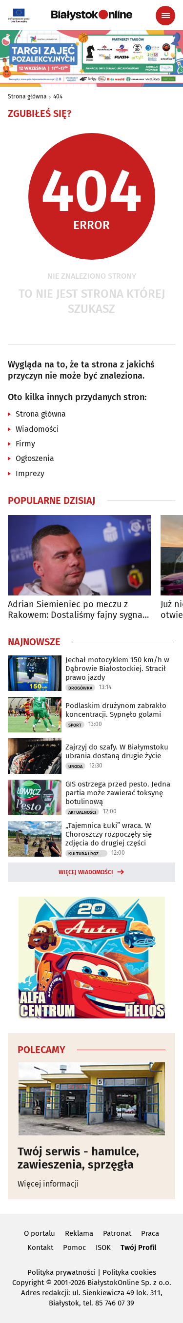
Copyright (28, 1282)
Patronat (117, 1233)
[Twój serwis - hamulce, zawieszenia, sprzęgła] (91, 1098)
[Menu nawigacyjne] (165, 15)
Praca (150, 1233)
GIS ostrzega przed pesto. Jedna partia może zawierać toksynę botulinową (117, 793)
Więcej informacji (48, 1184)
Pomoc (74, 1247)
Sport (74, 725)
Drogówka (80, 688)
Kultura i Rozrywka (87, 853)
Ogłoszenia (35, 458)
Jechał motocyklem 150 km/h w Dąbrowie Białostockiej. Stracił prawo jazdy (117, 668)
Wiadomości (37, 429)
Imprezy (30, 473)
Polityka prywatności (61, 1272)
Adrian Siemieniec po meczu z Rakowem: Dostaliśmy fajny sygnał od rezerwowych (76, 609)
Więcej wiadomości (86, 872)
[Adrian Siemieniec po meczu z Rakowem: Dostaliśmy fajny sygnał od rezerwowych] (79, 555)
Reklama (79, 1233)
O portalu (39, 1233)
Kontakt (40, 1247)
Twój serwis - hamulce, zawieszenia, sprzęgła (78, 1158)
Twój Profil (138, 1247)
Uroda (75, 766)
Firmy (25, 443)
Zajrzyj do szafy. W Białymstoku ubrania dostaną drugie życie (116, 751)
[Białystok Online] (91, 15)
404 (57, 96)
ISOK (103, 1247)
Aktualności (82, 812)
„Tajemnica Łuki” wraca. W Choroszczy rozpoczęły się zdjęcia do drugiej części (108, 834)
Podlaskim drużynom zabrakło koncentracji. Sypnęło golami (115, 710)
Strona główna (27, 96)
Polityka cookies (129, 1272)
